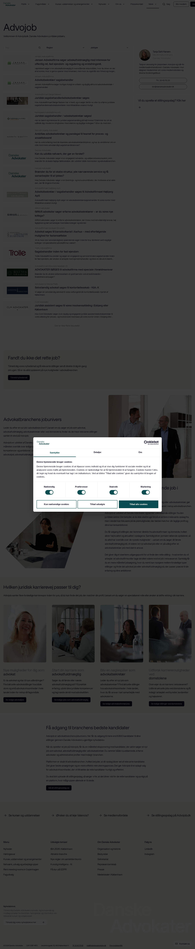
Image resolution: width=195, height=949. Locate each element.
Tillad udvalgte (97, 504)
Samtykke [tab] (55, 452)
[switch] (81, 492)
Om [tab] (140, 452)
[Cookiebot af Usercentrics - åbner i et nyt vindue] (146, 443)
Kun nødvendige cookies (56, 504)
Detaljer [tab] (97, 452)
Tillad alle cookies (139, 504)
